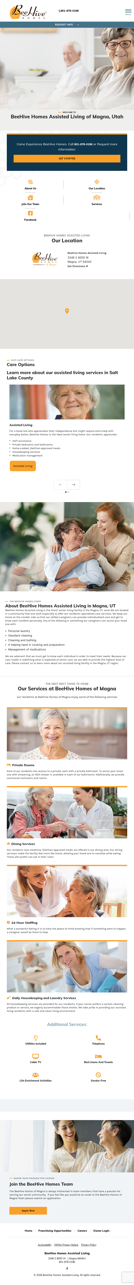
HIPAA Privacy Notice (66, 1244)
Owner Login (101, 1230)
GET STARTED (67, 158)
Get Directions (77, 266)
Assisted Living (22, 466)
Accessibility (44, 1244)
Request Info (64, 24)
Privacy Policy (88, 1244)
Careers (82, 1230)
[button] (67, 311)
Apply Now (28, 1210)
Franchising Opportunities (54, 1230)
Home (28, 1230)
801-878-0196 (70, 10)
